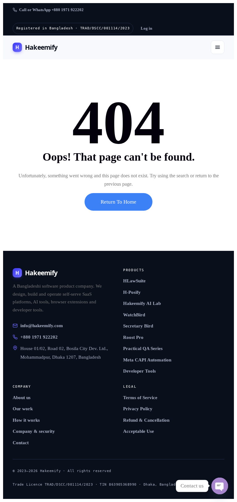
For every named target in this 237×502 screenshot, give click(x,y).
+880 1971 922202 (39, 337)
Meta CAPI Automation (147, 359)
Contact (21, 442)
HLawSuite (134, 280)
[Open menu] (217, 47)
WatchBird (134, 314)
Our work (23, 408)
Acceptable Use (138, 431)
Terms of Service (140, 397)
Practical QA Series (143, 348)
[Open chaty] (219, 486)
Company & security (34, 431)
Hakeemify (36, 47)
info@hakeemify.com (41, 325)
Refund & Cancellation (146, 420)
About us (22, 397)
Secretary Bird (138, 325)
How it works (26, 420)
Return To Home (118, 202)
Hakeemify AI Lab (142, 303)
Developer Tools (139, 371)
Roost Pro (133, 337)
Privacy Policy (137, 408)
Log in (146, 28)
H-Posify (132, 292)
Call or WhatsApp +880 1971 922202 (51, 9)
